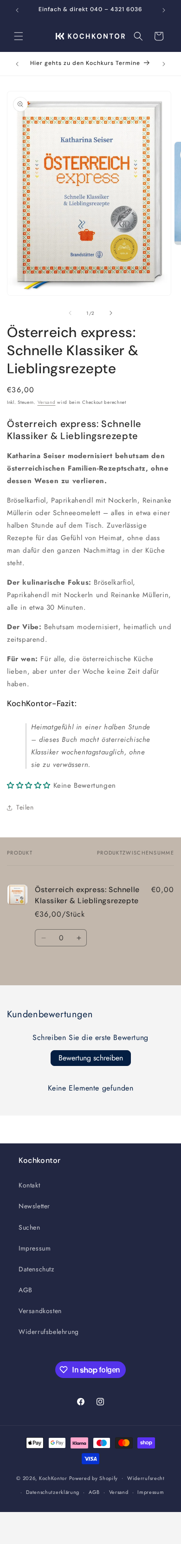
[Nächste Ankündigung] (164, 10)
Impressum (35, 1248)
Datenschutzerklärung (52, 1492)
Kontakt (29, 1185)
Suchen (29, 1227)
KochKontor (53, 1477)
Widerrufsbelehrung (49, 1331)
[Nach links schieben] (70, 313)
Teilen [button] (25, 807)
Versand (47, 402)
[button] (18, 36)
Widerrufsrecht (146, 1478)
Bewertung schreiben (90, 1058)
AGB (25, 1290)
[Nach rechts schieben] (111, 313)
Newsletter (34, 1206)
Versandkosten (40, 1310)
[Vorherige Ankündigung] (17, 10)
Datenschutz (36, 1269)
